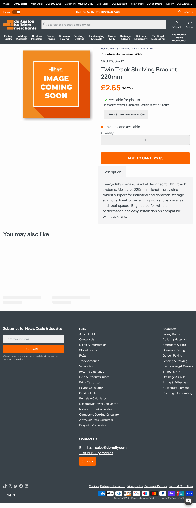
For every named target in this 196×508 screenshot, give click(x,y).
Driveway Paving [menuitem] (64, 38)
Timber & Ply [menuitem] (112, 38)
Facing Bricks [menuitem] (8, 38)
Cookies (94, 486)
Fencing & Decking (175, 361)
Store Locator (88, 350)
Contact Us (86, 339)
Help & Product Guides (94, 377)
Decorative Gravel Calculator (98, 404)
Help (82, 329)
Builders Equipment (176, 387)
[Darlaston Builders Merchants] (20, 24)
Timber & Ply (171, 371)
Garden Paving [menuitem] (51, 38)
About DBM (87, 334)
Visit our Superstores (96, 453)
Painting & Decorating (177, 393)
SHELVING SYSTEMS (143, 48)
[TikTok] (5, 486)
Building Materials (175, 339)
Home (104, 48)
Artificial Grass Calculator (96, 420)
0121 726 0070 (184, 3)
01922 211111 (20, 3)
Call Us (87, 461)
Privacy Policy (135, 486)
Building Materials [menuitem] (21, 38)
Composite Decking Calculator (99, 414)
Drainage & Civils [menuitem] (125, 38)
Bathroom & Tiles (174, 345)
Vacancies (86, 366)
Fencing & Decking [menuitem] (80, 38)
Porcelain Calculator (92, 398)
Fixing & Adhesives (120, 48)
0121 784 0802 (154, 3)
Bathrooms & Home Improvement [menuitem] (179, 37)
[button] (145, 158)
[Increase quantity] (185, 140)
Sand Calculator (89, 393)
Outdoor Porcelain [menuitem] (36, 38)
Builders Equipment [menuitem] (140, 38)
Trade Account (89, 361)
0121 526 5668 (119, 3)
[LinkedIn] (26, 486)
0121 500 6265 (53, 3)
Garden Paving (172, 355)
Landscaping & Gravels (178, 366)
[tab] (112, 171)
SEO (157, 498)
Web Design (168, 498)
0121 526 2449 (85, 3)
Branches (187, 12)
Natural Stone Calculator (95, 409)
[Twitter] (16, 486)
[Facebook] (21, 486)
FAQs (82, 355)
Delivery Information (93, 345)
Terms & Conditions (181, 486)
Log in (10, 495)
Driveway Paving (174, 350)
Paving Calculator (91, 387)
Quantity (107, 132)
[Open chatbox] (188, 500)
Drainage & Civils (174, 377)
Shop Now (169, 329)
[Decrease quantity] (105, 140)
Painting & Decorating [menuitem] (158, 38)
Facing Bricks (171, 334)
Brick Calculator (90, 382)
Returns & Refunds (91, 371)
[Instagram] (10, 486)
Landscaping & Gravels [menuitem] (96, 38)
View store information (126, 114)
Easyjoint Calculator (92, 425)
